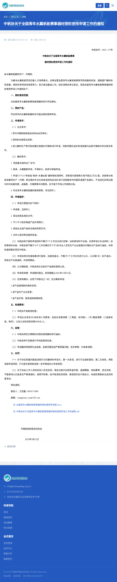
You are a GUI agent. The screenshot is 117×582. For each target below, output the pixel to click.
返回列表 (11, 446)
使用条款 (17, 576)
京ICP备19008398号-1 (33, 576)
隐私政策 (7, 576)
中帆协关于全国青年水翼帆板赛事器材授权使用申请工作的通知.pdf (48, 411)
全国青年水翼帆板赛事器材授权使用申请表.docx (39, 405)
